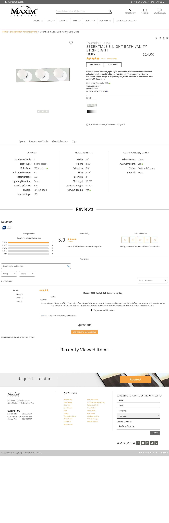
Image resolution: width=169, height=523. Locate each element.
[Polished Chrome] (92, 106)
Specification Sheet (96, 124)
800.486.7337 (27, 419)
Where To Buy (68, 400)
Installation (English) (116, 124)
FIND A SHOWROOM (141, 2)
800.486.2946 (27, 416)
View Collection (60, 141)
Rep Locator (91, 413)
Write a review (112, 59)
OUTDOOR (104, 21)
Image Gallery (91, 408)
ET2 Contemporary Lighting (95, 402)
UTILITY (88, 21)
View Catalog (68, 402)
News (65, 411)
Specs (22, 141)
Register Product (92, 422)
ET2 (152, 2)
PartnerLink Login (92, 419)
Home (5, 31)
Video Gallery (91, 411)
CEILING (36, 21)
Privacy (66, 413)
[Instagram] (147, 442)
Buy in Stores (95, 64)
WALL (50, 21)
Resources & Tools (38, 141)
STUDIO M (160, 2)
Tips (74, 141)
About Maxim (68, 408)
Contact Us (67, 422)
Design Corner (68, 424)
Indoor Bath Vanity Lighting (23, 31)
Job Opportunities (93, 416)
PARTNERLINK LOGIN (15, 2)
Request (135, 379)
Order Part (67, 405)
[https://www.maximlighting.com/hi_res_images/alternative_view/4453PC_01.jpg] (42, 111)
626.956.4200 (27, 414)
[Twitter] (152, 442)
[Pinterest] (156, 442)
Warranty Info (68, 419)
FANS (75, 21)
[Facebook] (138, 442)
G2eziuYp (128, 421)
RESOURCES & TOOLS (124, 21)
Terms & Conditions (70, 416)
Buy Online (112, 64)
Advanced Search (92, 400)
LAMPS (63, 21)
